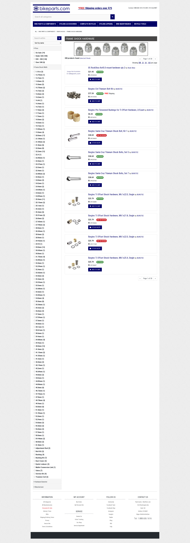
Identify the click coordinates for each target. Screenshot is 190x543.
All (36, 31)
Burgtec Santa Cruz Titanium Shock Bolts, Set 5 (108, 152)
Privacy (47, 520)
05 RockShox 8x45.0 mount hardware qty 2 (106, 67)
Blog (111, 520)
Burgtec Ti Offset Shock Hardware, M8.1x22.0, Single (111, 236)
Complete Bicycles (88, 24)
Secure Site (47, 523)
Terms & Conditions (47, 526)
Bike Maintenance (123, 24)
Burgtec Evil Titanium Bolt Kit (100, 88)
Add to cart (96, 79)
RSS (111, 523)
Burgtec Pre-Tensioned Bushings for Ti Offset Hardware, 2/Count (116, 110)
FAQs (47, 514)
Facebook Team (111, 505)
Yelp (111, 526)
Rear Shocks (61, 31)
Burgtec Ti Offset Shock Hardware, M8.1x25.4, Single (111, 257)
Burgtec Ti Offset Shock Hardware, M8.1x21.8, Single (111, 215)
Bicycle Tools (140, 24)
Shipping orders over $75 (95, 8)
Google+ (111, 514)
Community (111, 502)
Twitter (111, 517)
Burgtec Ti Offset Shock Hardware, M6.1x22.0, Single (111, 194)
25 (143, 63)
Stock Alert (96, 143)
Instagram (111, 511)
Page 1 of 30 (147, 59)
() (40, 53)
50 (146, 63)
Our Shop (79, 522)
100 (149, 63)
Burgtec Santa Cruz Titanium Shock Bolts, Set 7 (108, 173)
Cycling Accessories (68, 24)
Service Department (79, 525)
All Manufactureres (47, 505)
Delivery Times (47, 511)
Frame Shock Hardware (74, 31)
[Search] (112, 16)
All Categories (47, 502)
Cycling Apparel (106, 24)
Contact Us (79, 516)
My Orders (79, 502)
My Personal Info (79, 505)
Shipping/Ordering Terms (47, 517)
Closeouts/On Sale (47, 508)
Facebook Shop (111, 508)
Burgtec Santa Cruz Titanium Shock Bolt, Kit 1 (107, 131)
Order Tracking (79, 519)
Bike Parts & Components (45, 24)
